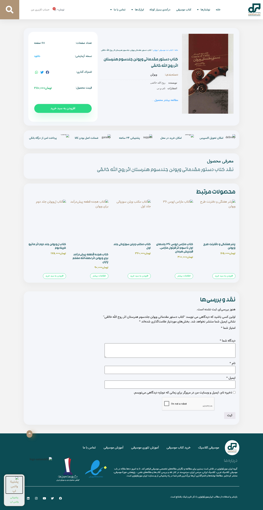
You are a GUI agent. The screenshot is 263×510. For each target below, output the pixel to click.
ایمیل (230, 378)
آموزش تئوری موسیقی (145, 447)
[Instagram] (36, 498)
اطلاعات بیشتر (184, 276)
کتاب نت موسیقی (166, 50)
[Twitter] (52, 498)
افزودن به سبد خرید (62, 108)
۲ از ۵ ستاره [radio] (227, 333)
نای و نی (161, 88)
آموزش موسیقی (113, 447)
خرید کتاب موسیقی (178, 447)
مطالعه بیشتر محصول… (165, 100)
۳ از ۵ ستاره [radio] (222, 333)
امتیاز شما (228, 328)
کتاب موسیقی (183, 10)
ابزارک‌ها (139, 10)
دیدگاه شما (227, 340)
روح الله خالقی (157, 82)
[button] (9, 9)
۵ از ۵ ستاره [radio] (211, 333)
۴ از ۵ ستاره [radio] (217, 333)
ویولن (155, 50)
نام (232, 363)
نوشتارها (205, 10)
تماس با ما (120, 10)
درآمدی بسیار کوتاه (160, 10)
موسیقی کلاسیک (208, 447)
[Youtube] (44, 498)
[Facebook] (60, 498)
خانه (218, 10)
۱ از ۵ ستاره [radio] (233, 333)
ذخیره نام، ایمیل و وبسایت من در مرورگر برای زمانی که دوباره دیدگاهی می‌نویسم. (182, 392)
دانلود (37, 56)
